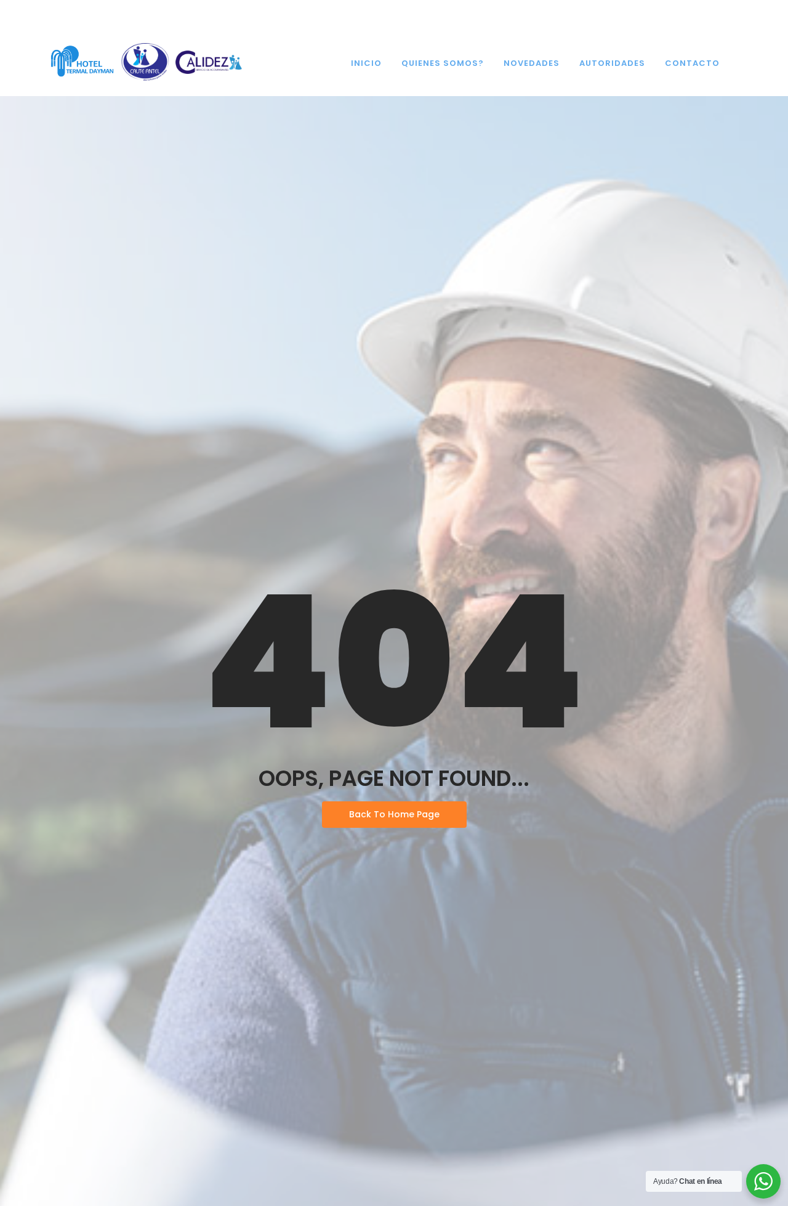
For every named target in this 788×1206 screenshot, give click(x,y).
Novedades (532, 63)
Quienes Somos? (442, 63)
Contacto (692, 63)
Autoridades (612, 63)
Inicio (366, 63)
